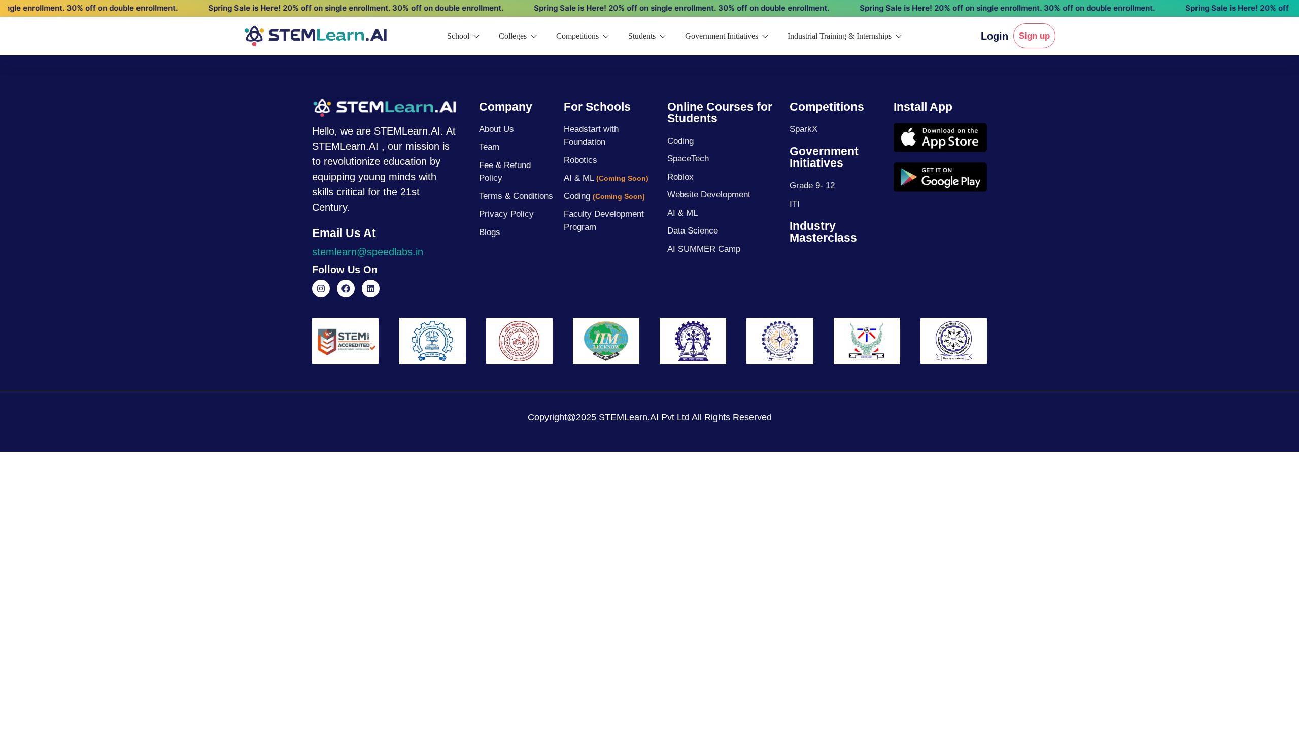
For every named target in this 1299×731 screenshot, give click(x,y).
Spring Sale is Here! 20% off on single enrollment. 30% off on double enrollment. (334, 8)
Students (642, 35)
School (458, 35)
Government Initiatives (721, 35)
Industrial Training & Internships (840, 35)
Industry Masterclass (823, 231)
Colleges (513, 35)
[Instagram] (321, 288)
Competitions (577, 35)
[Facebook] (346, 288)
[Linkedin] (371, 288)
